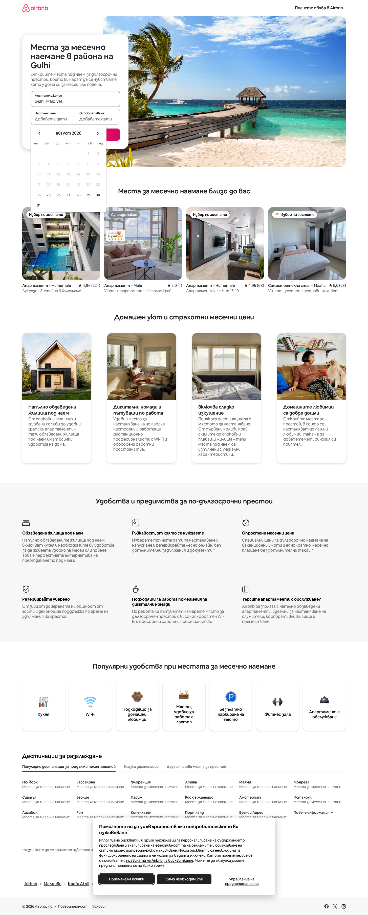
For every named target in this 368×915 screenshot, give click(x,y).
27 (68, 195)
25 (49, 195)
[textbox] (53, 119)
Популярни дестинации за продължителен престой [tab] (69, 766)
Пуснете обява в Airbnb (319, 8)
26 (58, 195)
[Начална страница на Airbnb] (35, 8)
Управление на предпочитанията (241, 881)
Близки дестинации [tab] (141, 766)
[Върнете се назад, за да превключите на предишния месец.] (39, 133)
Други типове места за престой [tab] (196, 766)
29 (88, 195)
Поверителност (73, 906)
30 (98, 195)
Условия (99, 906)
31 (38, 205)
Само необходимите (184, 879)
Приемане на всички (126, 879)
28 (78, 195)
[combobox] (75, 101)
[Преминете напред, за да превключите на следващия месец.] (97, 133)
